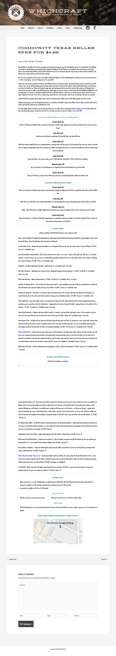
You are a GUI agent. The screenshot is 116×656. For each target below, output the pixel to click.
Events (68, 28)
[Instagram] (88, 28)
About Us (31, 28)
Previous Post (11, 559)
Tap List (40, 28)
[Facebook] (95, 28)
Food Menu (49, 28)
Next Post (105, 559)
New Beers (31, 61)
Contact (59, 28)
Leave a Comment (23, 61)
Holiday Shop (78, 28)
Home (22, 28)
